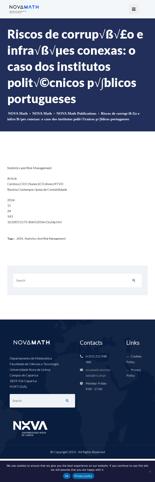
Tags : (11, 238)
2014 (20, 238)
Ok (67, 476)
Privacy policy (83, 476)
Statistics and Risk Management (45, 238)
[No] (150, 471)
